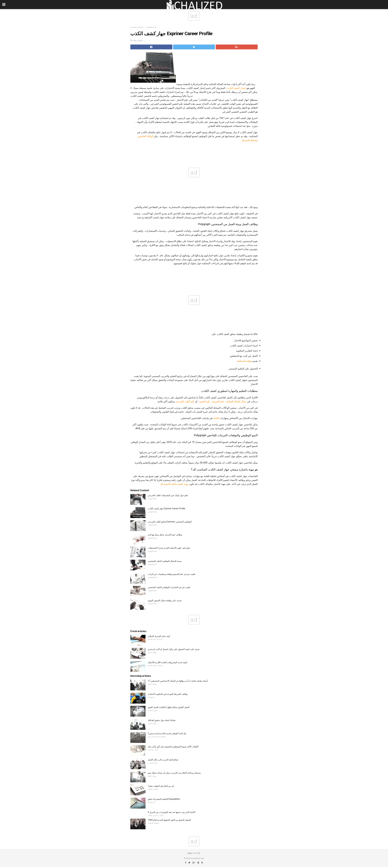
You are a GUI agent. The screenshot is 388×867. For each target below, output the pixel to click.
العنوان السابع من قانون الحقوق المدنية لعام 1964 (169, 820)
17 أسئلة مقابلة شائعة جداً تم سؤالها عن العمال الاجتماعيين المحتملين (178, 681)
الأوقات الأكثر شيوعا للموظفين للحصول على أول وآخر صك (173, 746)
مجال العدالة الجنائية (236, 401)
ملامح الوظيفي (151, 27)
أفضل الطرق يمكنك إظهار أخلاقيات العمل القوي (168, 707)
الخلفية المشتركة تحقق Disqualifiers (164, 799)
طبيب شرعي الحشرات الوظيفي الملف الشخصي (169, 587)
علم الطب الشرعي (137, 27)
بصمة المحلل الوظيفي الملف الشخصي (165, 561)
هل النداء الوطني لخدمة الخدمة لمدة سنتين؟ (167, 733)
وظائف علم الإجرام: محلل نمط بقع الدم (165, 534)
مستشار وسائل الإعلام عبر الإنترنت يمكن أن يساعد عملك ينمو (174, 773)
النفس (202, 401)
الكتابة (216, 418)
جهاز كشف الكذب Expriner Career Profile (166, 508)
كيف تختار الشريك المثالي (159, 636)
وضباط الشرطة (250, 140)
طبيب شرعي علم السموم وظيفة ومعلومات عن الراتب (171, 574)
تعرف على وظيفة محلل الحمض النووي (165, 600)
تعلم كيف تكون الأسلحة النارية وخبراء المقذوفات (169, 548)
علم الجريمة (218, 401)
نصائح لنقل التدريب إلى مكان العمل (163, 759)
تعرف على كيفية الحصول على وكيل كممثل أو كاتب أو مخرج (174, 649)
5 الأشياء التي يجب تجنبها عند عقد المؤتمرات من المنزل (171, 812)
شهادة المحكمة (244, 361)
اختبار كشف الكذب (236, 88)
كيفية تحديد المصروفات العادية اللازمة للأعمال (167, 662)
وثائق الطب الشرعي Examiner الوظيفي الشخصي (170, 521)
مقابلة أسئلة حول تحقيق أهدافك (162, 720)
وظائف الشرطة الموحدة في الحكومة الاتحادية (168, 694)
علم (208, 401)
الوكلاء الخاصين (145, 136)
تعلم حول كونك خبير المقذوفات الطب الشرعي (168, 495)
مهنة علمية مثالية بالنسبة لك (174, 484)
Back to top (194, 853)
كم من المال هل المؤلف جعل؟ (161, 786)
